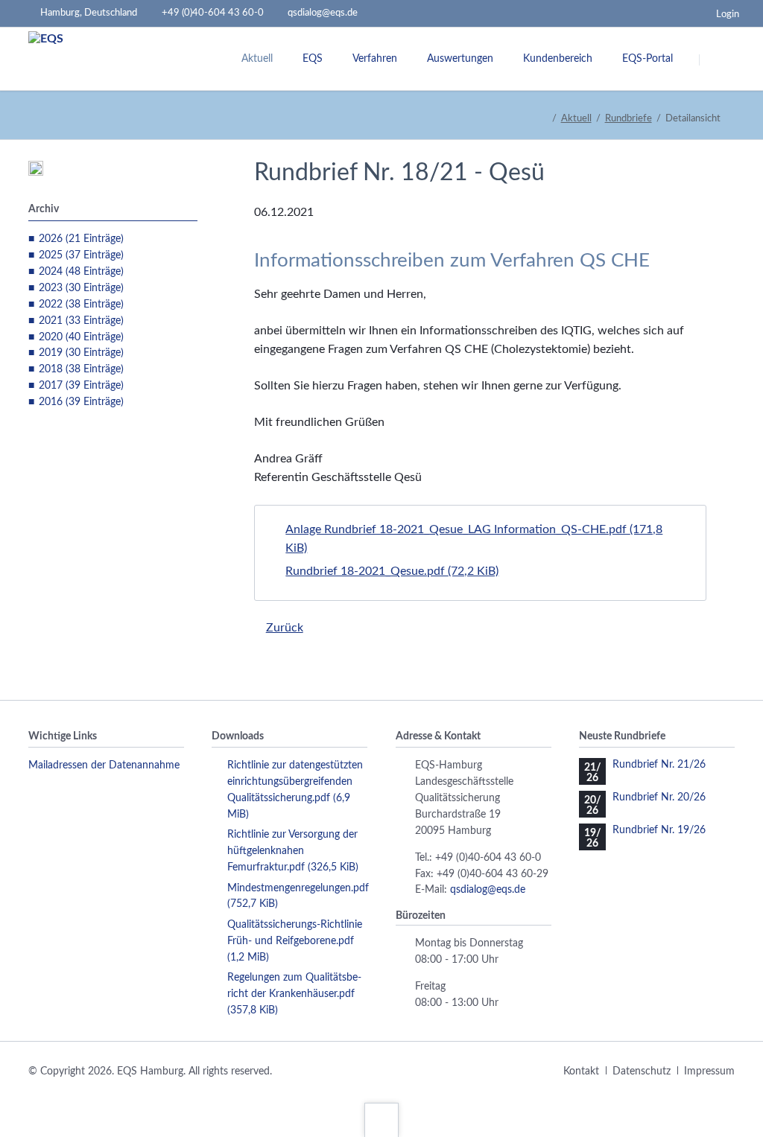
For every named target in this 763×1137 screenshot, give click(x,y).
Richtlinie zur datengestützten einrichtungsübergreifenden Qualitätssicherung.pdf (295, 790)
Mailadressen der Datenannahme (104, 765)
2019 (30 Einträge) (81, 353)
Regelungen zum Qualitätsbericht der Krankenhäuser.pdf (294, 994)
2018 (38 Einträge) (81, 369)
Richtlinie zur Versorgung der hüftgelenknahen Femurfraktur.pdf (292, 851)
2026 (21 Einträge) (81, 239)
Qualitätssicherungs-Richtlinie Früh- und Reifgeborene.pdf (294, 941)
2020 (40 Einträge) (81, 337)
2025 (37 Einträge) (81, 255)
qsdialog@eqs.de (487, 890)
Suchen (718, 59)
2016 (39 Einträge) (81, 402)
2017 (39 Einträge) (81, 385)
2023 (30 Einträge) (81, 288)
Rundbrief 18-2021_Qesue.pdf (391, 571)
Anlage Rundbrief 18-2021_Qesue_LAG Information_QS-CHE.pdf (473, 538)
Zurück (284, 628)
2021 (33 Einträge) (81, 321)
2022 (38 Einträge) (81, 304)
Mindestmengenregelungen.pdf (298, 896)
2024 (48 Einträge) (81, 272)
